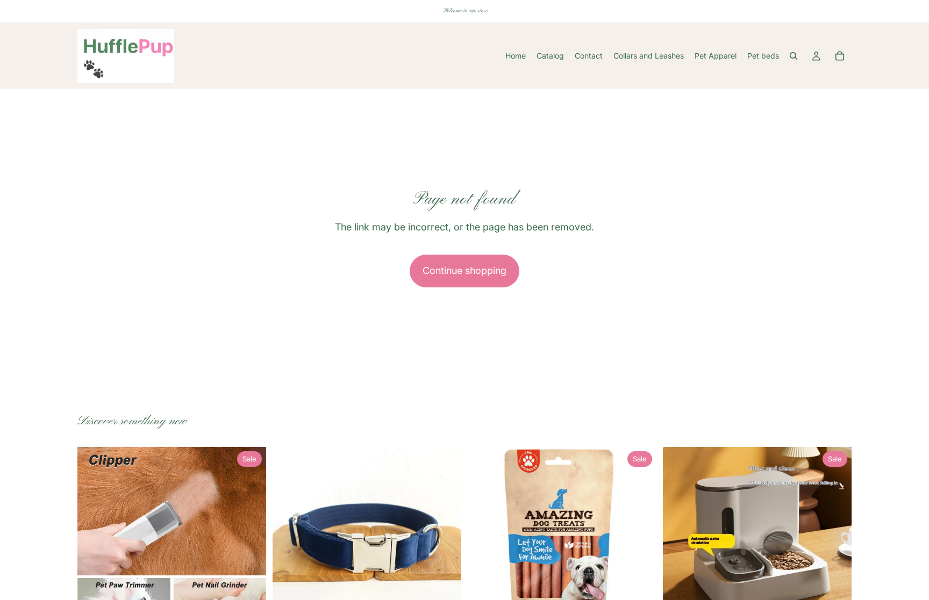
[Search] (793, 56)
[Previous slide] (93, 541)
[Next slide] (250, 541)
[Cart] (840, 56)
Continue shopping (464, 270)
